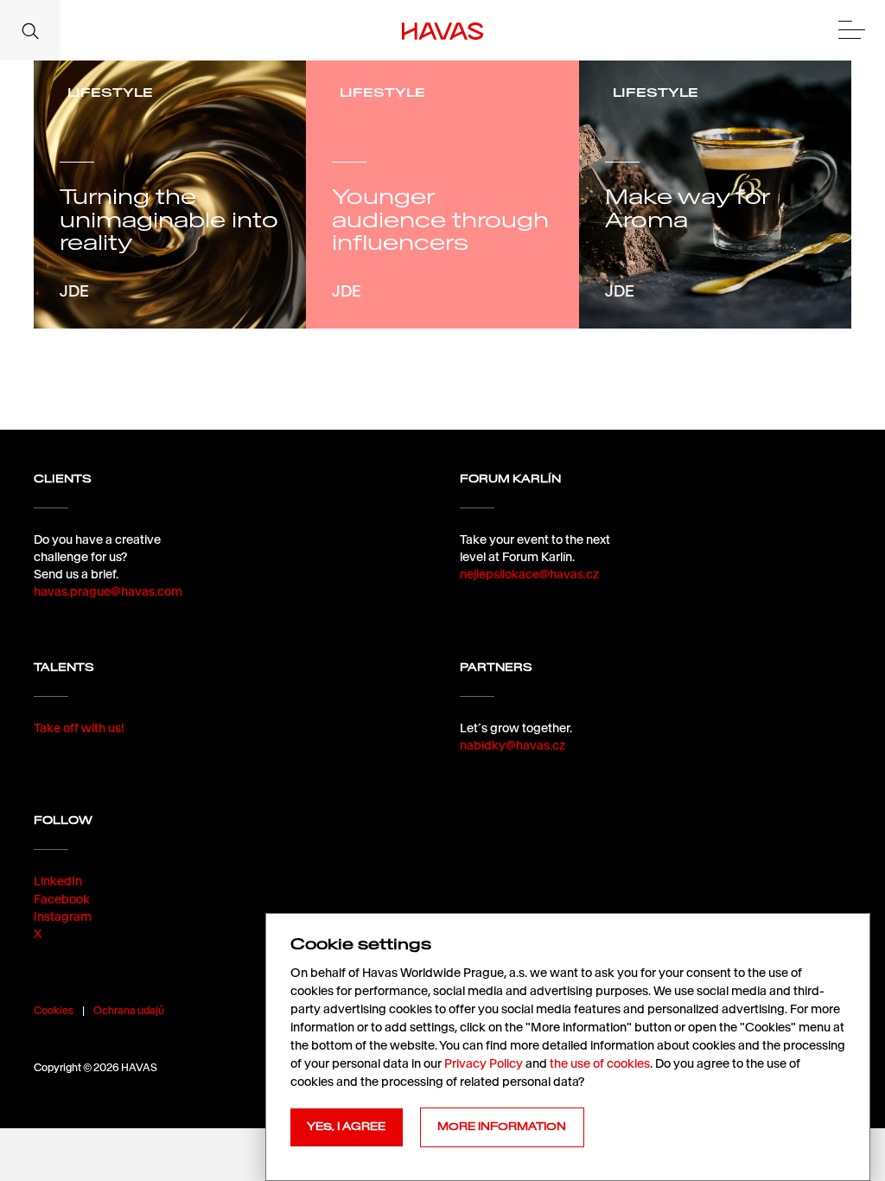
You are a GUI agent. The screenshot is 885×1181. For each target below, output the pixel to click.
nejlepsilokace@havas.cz (529, 574)
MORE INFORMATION (501, 1126)
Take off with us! (79, 728)
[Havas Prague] (443, 30)
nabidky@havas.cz (512, 745)
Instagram (63, 916)
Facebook (62, 899)
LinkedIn (58, 881)
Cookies (53, 1010)
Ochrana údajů (128, 1010)
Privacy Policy (483, 1063)
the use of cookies (600, 1063)
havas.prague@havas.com (108, 591)
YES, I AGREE (346, 1126)
